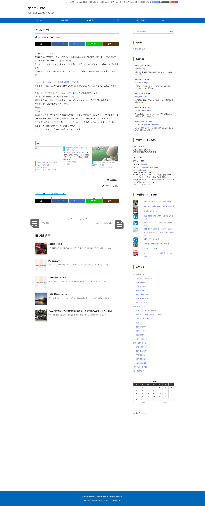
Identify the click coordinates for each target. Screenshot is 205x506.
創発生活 (139, 307)
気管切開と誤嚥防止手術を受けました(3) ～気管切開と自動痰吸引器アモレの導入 (159, 232)
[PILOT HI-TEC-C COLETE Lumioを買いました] (48, 153)
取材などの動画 (139, 49)
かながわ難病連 (82, 2)
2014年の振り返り (56, 244)
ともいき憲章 (70, 2)
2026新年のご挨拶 (141, 83)
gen (116, 185)
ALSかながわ (104, 2)
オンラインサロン (141, 302)
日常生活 (57, 37)
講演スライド (142, 298)
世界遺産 (141, 351)
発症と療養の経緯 (140, 170)
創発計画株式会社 (145, 2)
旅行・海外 (139, 343)
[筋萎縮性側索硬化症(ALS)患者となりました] (77, 155)
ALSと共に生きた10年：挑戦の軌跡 (147, 125)
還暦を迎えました (141, 97)
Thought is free (115, 500)
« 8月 (143, 402)
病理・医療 (142, 290)
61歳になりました (141, 69)
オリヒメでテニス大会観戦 (105, 163)
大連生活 (141, 363)
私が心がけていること (152, 248)
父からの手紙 (140, 367)
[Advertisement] (151, 450)
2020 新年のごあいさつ (58, 294)
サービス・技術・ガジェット (149, 315)
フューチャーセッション (146, 319)
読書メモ (141, 331)
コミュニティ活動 (144, 278)
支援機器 (141, 286)
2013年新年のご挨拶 (57, 277)
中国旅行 (141, 355)
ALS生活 (138, 274)
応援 (139, 323)
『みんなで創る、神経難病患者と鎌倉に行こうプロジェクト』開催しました (80, 311)
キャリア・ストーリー (141, 184)
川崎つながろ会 (116, 2)
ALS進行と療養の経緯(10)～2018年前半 (159, 206)
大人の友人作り (55, 261)
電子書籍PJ (139, 371)
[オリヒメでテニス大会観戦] (105, 153)
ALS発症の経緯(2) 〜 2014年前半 (156, 244)
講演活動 (140, 335)
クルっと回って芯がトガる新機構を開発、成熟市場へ (57, 82)
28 (171, 396)
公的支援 (140, 282)
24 (148, 396)
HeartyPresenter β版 (130, 2)
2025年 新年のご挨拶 (143, 111)
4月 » (164, 402)
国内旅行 (141, 359)
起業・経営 (142, 339)
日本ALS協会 (93, 2)
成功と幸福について (151, 239)
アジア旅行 (142, 347)
